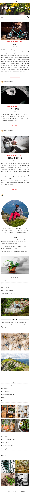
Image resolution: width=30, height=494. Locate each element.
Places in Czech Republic (8, 394)
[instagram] (16, 1)
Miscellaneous (5, 391)
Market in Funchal (5, 287)
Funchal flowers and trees (8, 284)
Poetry (3, 397)
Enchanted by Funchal (7, 290)
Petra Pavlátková (8, 81)
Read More (15, 76)
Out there (15, 108)
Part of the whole (15, 157)
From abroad (4, 388)
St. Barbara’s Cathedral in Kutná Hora (11, 452)
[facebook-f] (14, 1)
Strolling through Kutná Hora (8, 293)
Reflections (4, 401)
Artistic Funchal (5, 280)
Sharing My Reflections (15, 7)
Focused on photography (15, 41)
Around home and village (7, 382)
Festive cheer (5, 455)
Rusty (15, 44)
